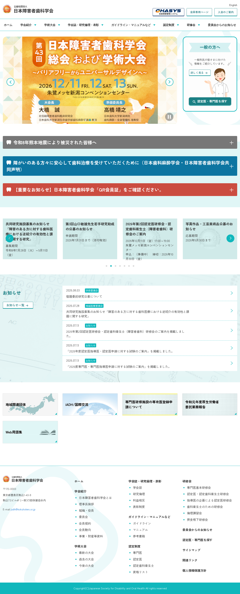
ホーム (8, 24)
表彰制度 (139, 506)
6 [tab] (129, 266)
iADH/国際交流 (76, 404)
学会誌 (137, 487)
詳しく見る (197, 72)
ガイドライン (142, 523)
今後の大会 (86, 565)
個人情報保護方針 (194, 570)
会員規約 (85, 523)
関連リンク (189, 560)
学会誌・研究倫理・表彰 (84, 24)
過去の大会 (86, 559)
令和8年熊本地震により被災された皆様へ (55, 142)
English (233, 5)
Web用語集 (14, 432)
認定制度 (169, 24)
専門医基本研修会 (199, 487)
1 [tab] (85, 120)
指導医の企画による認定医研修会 (209, 500)
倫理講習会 (194, 513)
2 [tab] (90, 120)
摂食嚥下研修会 (197, 519)
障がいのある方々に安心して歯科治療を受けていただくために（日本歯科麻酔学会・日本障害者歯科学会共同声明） (118, 166)
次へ (169, 82)
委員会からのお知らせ (222, 24)
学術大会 (50, 24)
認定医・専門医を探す (212, 101)
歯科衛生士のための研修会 (205, 506)
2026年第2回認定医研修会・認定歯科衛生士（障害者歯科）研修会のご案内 (149, 228)
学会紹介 (26, 24)
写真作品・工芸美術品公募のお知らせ (209, 226)
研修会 (192, 24)
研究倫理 (139, 494)
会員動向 (85, 529)
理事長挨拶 (86, 504)
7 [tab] (133, 266)
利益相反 (139, 500)
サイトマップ (191, 550)
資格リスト (140, 572)
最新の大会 (86, 552)
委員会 (83, 516)
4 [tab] (120, 266)
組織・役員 (86, 510)
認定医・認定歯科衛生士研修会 (208, 494)
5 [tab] (124, 266)
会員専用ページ (199, 12)
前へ (10, 82)
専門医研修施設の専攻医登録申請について (148, 404)
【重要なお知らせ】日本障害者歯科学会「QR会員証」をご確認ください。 (88, 189)
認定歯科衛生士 (143, 565)
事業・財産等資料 (91, 536)
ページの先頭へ (231, 585)
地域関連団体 (16, 404)
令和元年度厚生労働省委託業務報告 (202, 404)
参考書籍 (139, 536)
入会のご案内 (226, 12)
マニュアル (140, 529)
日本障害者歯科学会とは (95, 497)
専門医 (137, 552)
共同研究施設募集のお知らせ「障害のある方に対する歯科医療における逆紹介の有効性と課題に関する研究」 (29, 231)
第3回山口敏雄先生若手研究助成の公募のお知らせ (90, 226)
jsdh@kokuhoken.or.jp (23, 509)
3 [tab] (94, 120)
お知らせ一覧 (15, 305)
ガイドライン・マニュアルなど (131, 24)
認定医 (137, 559)
